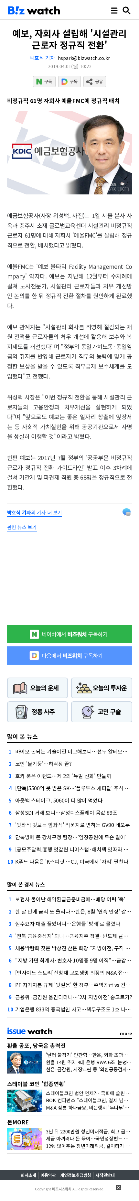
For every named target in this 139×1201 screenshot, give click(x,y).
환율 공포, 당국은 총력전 (36, 1045)
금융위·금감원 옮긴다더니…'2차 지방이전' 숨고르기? (73, 997)
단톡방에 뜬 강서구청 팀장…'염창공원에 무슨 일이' (70, 837)
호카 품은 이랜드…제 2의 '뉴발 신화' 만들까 (63, 776)
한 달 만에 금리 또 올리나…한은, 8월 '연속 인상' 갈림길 (75, 911)
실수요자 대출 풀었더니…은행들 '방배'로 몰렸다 (67, 923)
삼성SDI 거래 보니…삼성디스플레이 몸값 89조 (66, 812)
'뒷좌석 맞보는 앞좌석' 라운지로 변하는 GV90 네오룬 (72, 825)
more (126, 1033)
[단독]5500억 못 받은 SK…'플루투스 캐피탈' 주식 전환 (74, 788)
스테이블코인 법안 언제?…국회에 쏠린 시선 (90, 1093)
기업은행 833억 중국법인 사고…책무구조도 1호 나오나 (75, 1009)
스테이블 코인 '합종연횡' (36, 1084)
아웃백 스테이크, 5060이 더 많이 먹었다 (58, 800)
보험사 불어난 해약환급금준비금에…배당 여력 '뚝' (70, 899)
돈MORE (18, 1122)
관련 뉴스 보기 (22, 527)
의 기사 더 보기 (34, 512)
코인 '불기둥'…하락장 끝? (43, 763)
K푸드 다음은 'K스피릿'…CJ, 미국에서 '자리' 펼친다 (71, 861)
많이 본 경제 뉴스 (26, 884)
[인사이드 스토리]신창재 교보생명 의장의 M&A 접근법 (74, 972)
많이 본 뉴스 (22, 736)
